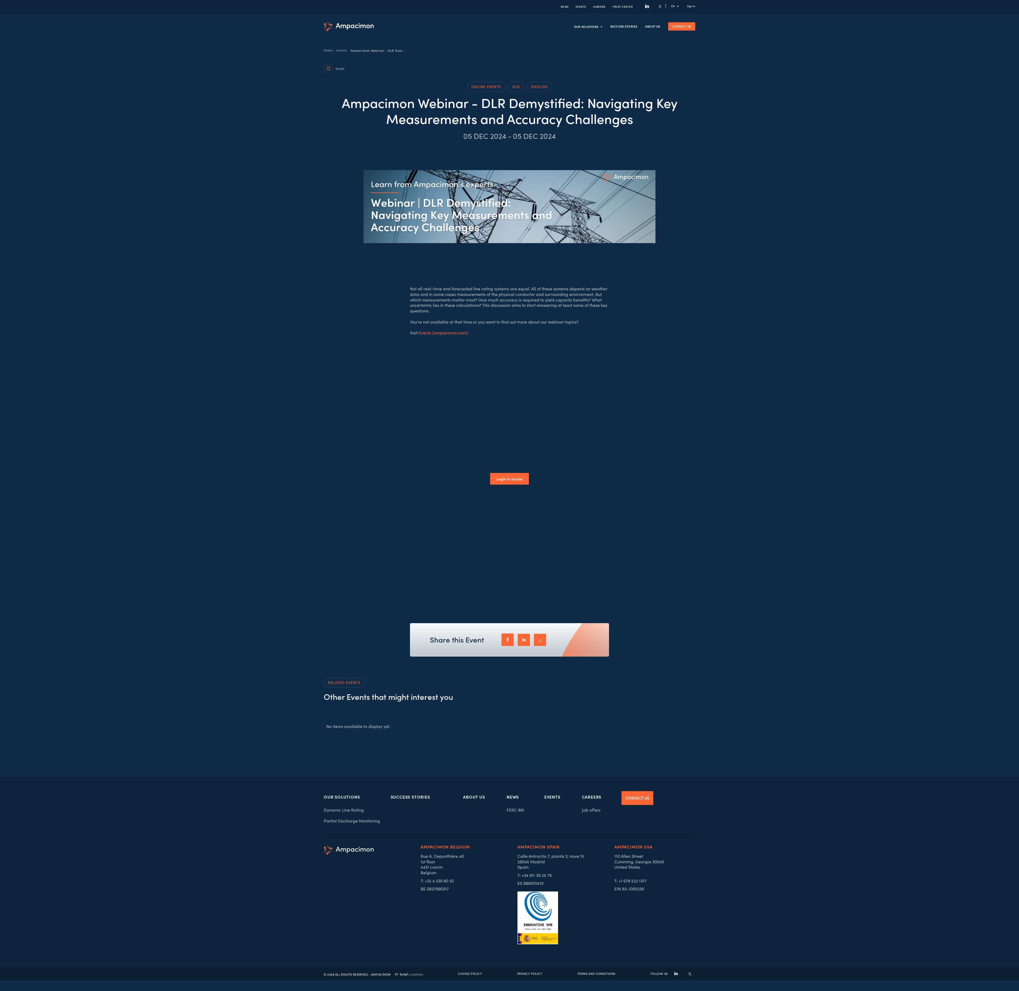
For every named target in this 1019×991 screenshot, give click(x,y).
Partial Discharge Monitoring (352, 821)
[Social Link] (647, 6)
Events (341, 50)
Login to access (509, 478)
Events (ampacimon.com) (443, 332)
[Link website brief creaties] (409, 973)
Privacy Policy (529, 973)
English (539, 86)
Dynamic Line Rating (344, 810)
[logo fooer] (349, 894)
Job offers (591, 810)
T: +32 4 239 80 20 (437, 881)
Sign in (691, 6)
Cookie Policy (470, 973)
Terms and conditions (596, 973)
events (581, 6)
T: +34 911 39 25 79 (534, 875)
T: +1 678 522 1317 (630, 881)
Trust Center (622, 6)
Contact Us (682, 26)
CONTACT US (637, 798)
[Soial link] (689, 973)
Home (328, 50)
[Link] (349, 26)
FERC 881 (515, 810)
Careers (599, 6)
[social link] (676, 973)
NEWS (565, 6)
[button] (677, 6)
